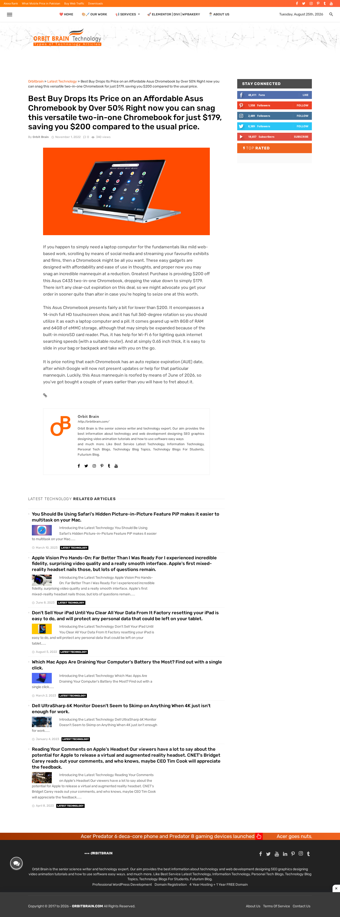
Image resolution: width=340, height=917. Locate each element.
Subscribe (301, 136)
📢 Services (125, 14)
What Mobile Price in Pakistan (41, 3)
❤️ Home (66, 14)
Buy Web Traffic (74, 3)
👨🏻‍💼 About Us (219, 14)
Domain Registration (171, 884)
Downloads (95, 3)
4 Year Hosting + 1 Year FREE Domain (218, 884)
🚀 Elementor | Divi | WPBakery (173, 14)
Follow (302, 105)
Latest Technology (74, 547)
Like (305, 95)
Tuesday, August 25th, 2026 (301, 14)
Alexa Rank (11, 3)
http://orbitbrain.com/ (93, 421)
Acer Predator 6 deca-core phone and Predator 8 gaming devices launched (131, 836)
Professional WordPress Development (122, 884)
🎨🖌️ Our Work (94, 14)
